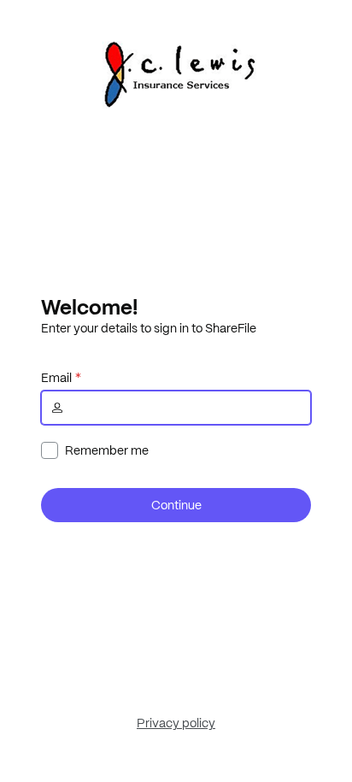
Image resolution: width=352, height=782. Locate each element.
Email (56, 378)
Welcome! (89, 307)
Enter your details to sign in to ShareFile (148, 328)
